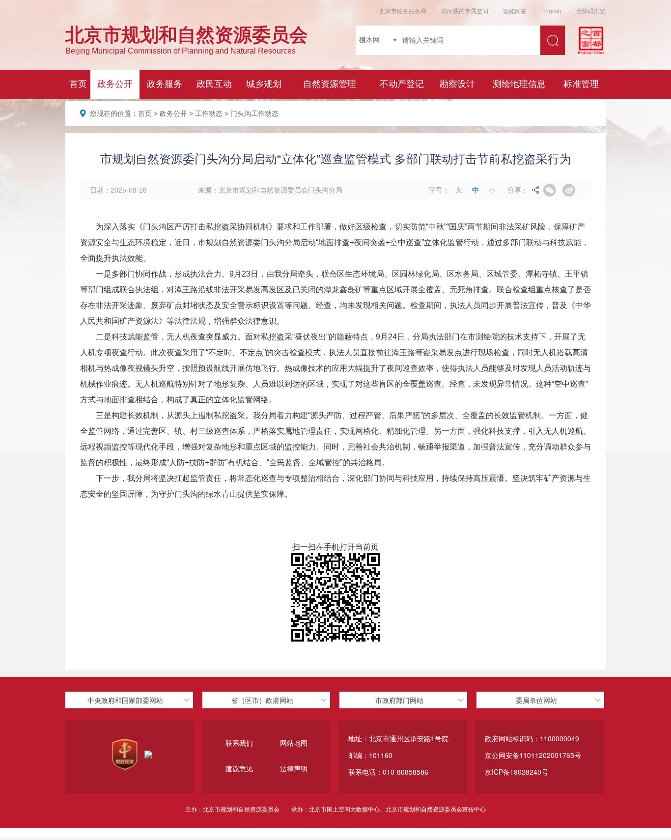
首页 (145, 113)
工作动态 (209, 113)
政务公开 (173, 113)
